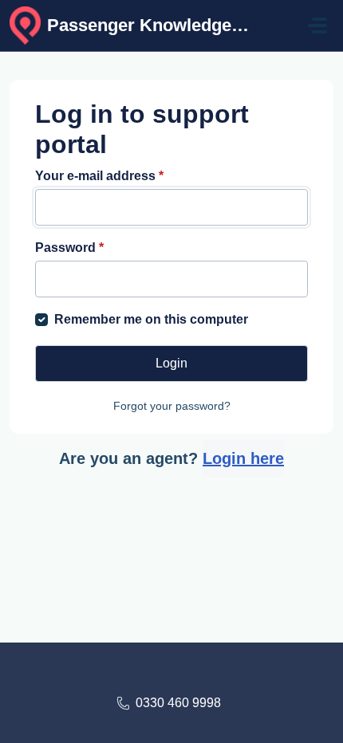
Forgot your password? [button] (172, 405)
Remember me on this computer (151, 319)
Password (69, 247)
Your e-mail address (99, 176)
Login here (243, 458)
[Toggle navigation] (317, 25)
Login (171, 363)
